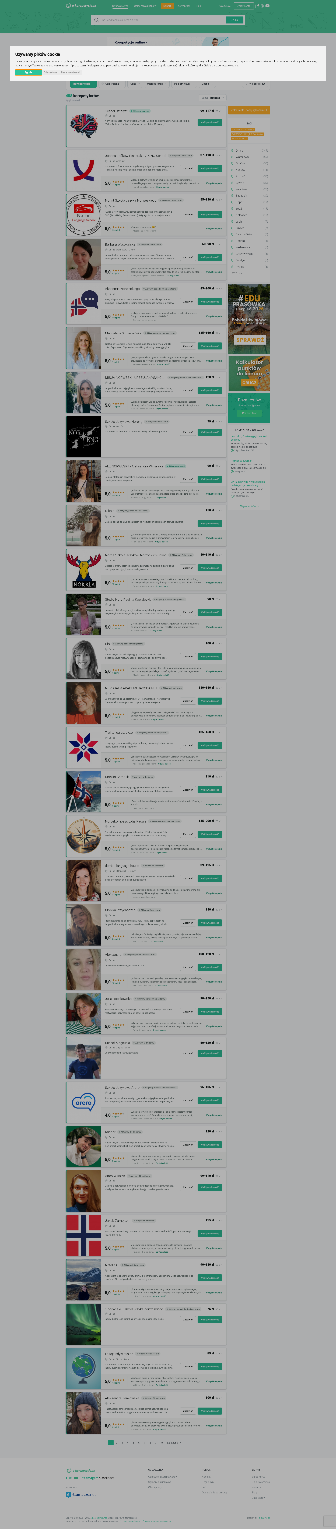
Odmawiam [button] (50, 72)
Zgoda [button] (28, 72)
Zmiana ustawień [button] (70, 72)
